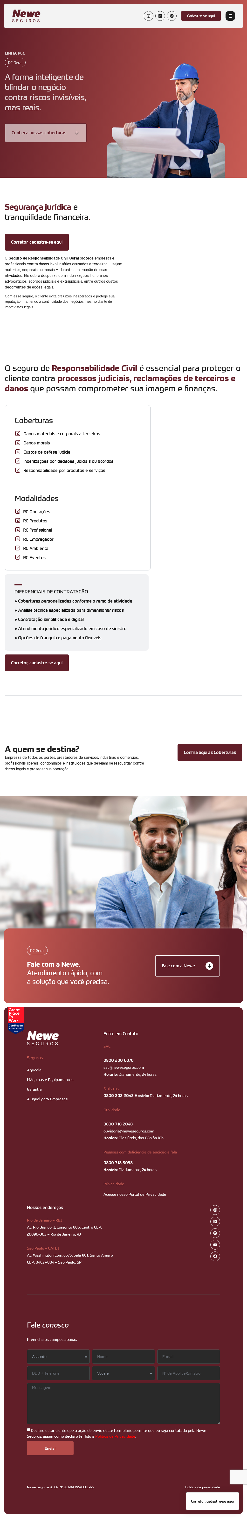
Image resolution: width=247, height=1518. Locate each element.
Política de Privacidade (115, 1436)
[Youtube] (215, 1245)
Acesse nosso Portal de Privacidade (134, 1194)
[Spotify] (172, 16)
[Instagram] (148, 16)
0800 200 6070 (118, 1060)
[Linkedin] (160, 16)
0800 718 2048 (118, 1123)
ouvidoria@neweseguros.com (128, 1131)
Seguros (35, 1057)
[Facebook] (215, 1256)
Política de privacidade (202, 1487)
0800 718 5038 (118, 1162)
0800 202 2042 (118, 1095)
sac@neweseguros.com (123, 1067)
